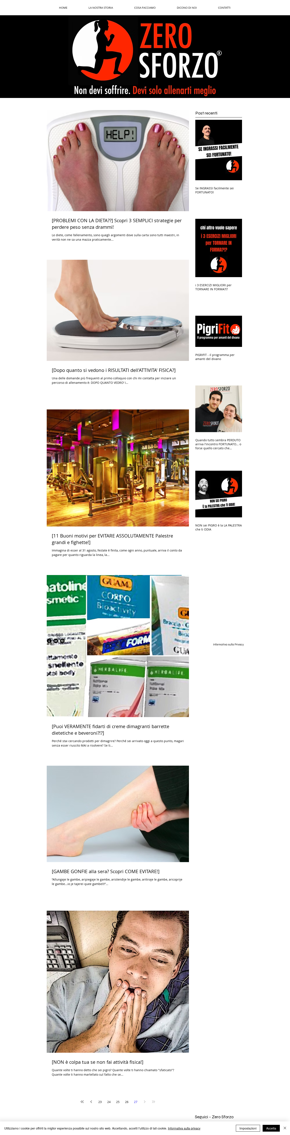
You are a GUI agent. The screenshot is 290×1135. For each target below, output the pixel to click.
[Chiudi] (284, 1128)
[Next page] (144, 1102)
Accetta (271, 1128)
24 (109, 1102)
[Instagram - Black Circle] (62, 641)
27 (135, 1102)
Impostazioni (247, 1128)
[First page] (82, 1102)
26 (126, 1102)
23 (100, 1102)
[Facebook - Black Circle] (49, 641)
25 (118, 1102)
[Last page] (153, 1102)
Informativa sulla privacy (184, 1128)
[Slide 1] (145, 87)
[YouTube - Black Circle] (55, 641)
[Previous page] (91, 1102)
